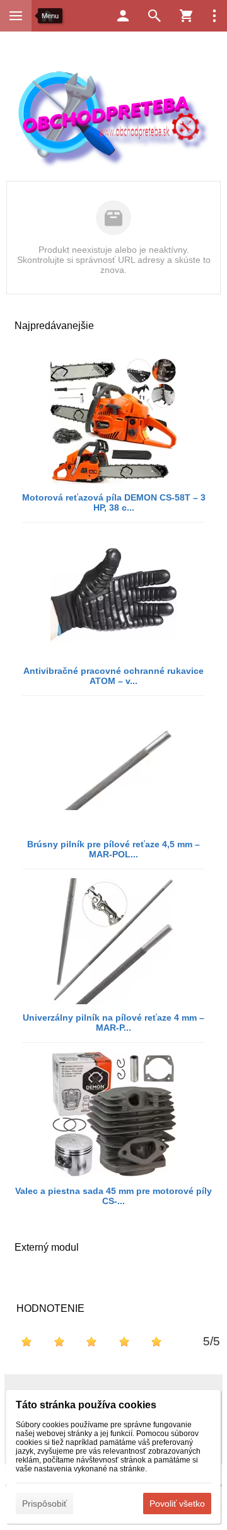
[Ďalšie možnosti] (214, 16)
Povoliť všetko (177, 1503)
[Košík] (186, 16)
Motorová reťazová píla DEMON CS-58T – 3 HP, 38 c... (114, 502)
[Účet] (123, 16)
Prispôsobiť (44, 1503)
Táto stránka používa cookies (86, 1405)
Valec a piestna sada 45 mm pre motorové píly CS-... (113, 1196)
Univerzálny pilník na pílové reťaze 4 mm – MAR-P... (113, 1022)
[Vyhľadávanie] (154, 16)
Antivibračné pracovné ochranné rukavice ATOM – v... (113, 676)
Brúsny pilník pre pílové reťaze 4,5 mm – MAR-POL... (113, 849)
